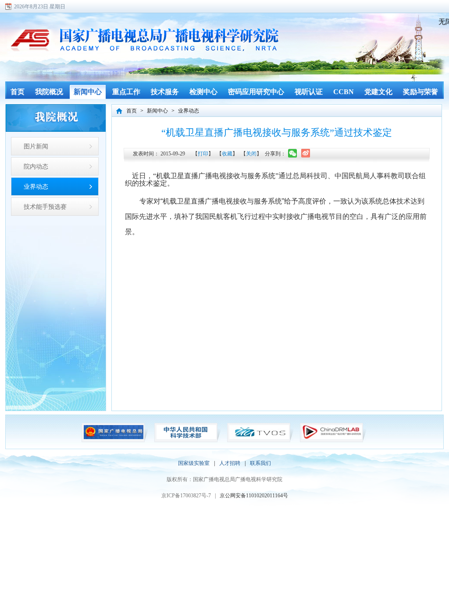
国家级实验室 (194, 463)
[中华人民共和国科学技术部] (186, 438)
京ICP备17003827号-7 (186, 495)
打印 (203, 154)
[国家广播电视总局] (113, 438)
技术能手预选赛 (45, 206)
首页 (131, 111)
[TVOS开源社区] (259, 438)
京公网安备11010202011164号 (254, 495)
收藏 (227, 154)
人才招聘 (229, 463)
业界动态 (36, 186)
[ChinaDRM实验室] (331, 438)
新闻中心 (157, 111)
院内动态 (36, 166)
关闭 (251, 154)
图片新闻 (36, 146)
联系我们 (260, 463)
